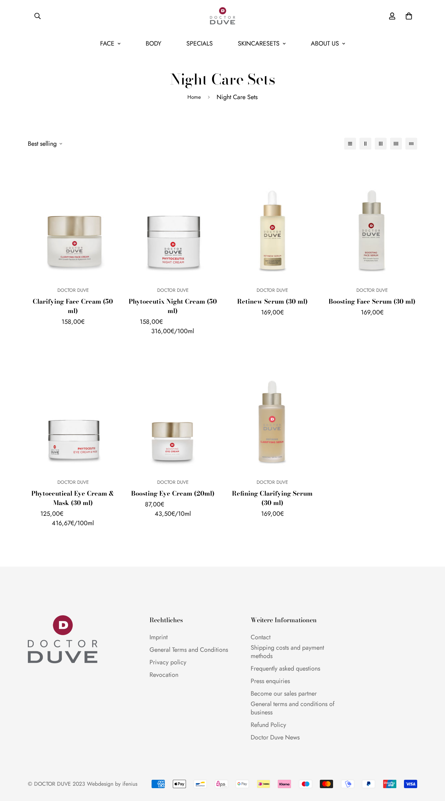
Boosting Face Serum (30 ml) (372, 301)
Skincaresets (259, 43)
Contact (260, 637)
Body (153, 43)
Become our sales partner (284, 693)
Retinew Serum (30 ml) (272, 301)
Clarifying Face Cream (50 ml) (73, 306)
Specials (199, 43)
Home (194, 97)
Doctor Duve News (275, 737)
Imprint (158, 637)
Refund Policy (268, 725)
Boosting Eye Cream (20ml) (173, 493)
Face (107, 43)
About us (325, 43)
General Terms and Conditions (188, 650)
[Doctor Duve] (222, 16)
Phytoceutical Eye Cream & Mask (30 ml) (72, 498)
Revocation (163, 675)
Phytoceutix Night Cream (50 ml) (173, 306)
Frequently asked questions (285, 668)
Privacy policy (167, 662)
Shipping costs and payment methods (287, 651)
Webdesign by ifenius (112, 784)
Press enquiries (270, 681)
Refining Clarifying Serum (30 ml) (272, 498)
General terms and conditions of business (292, 708)
